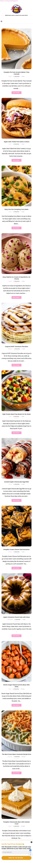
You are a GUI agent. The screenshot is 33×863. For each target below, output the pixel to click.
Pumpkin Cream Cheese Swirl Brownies (16, 549)
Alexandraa (17, 76)
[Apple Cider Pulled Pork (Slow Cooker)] (16, 118)
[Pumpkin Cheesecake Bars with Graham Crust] (16, 798)
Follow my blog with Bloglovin (9, 1)
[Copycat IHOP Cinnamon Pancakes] (16, 323)
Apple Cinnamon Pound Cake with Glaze (16, 617)
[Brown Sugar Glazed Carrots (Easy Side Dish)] (16, 661)
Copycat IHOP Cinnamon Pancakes (16, 346)
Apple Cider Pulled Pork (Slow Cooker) (16, 141)
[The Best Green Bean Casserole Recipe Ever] (16, 730)
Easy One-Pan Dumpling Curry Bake (16, 209)
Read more (16, 92)
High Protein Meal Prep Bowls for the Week (16, 414)
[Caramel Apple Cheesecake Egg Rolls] (16, 458)
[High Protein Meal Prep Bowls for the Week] (16, 390)
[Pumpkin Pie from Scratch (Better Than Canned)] (16, 48)
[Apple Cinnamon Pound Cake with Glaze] (16, 593)
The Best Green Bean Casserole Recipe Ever (16, 754)
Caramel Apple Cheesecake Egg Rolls (16, 482)
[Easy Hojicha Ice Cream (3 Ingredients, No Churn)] (16, 253)
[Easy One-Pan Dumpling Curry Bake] (16, 186)
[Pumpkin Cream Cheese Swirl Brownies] (16, 526)
